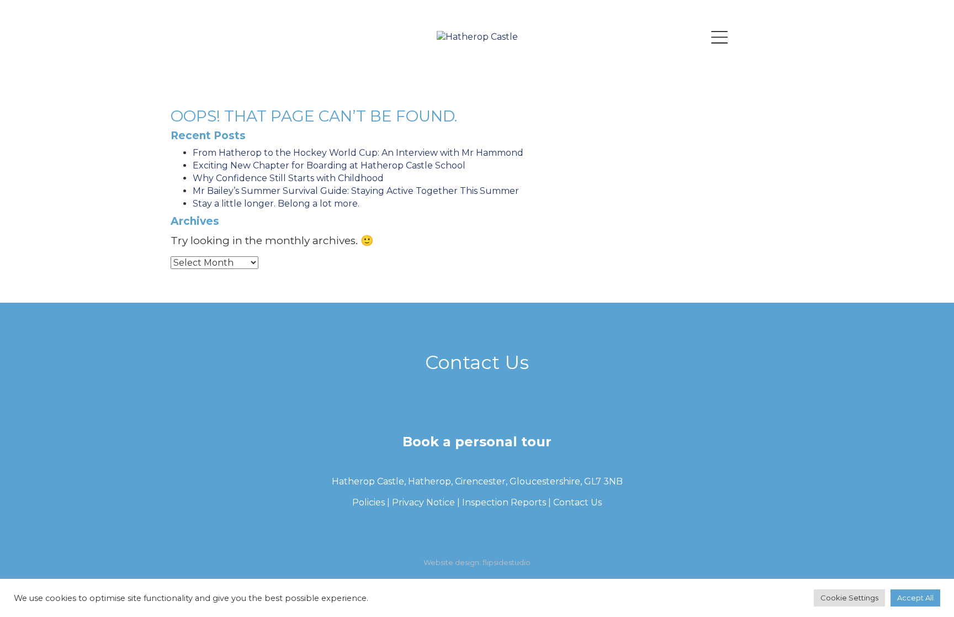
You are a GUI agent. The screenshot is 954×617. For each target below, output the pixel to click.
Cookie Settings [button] (849, 607)
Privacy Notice (423, 502)
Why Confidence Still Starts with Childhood (288, 178)
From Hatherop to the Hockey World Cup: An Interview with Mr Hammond (358, 152)
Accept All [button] (915, 607)
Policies (368, 502)
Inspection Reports (504, 502)
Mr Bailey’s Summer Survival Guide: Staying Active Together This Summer (356, 191)
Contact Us (577, 502)
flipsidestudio (507, 562)
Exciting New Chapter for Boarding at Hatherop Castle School (329, 165)
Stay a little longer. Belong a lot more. (276, 203)
